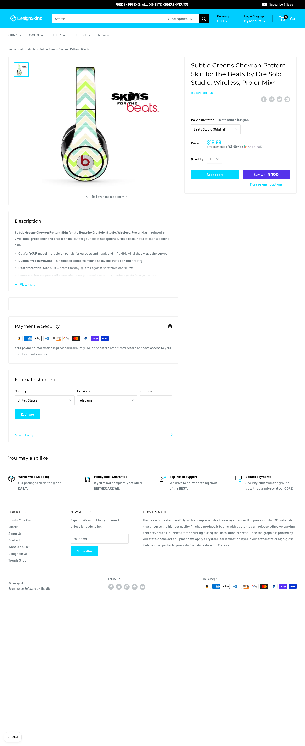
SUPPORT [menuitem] (79, 35)
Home (12, 49)
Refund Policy (24, 435)
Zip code (146, 391)
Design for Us (18, 554)
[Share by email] (287, 99)
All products (27, 49)
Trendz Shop (17, 560)
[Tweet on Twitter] (279, 99)
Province (83, 391)
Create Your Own (20, 520)
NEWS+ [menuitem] (103, 35)
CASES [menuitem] (34, 35)
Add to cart (215, 174)
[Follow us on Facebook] (111, 587)
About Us (15, 533)
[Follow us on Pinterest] (135, 587)
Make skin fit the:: (220, 119)
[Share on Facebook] (264, 99)
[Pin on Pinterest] (271, 99)
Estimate (27, 414)
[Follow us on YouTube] (142, 587)
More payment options (266, 184)
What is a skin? (19, 547)
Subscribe (84, 551)
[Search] (204, 18)
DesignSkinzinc (202, 93)
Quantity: (197, 159)
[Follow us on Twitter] (119, 587)
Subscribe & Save (281, 4)
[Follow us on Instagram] (127, 587)
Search (13, 527)
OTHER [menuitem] (56, 35)
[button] (248, 147)
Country (21, 391)
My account (253, 21)
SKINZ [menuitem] (12, 35)
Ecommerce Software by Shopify (29, 588)
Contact (14, 540)
